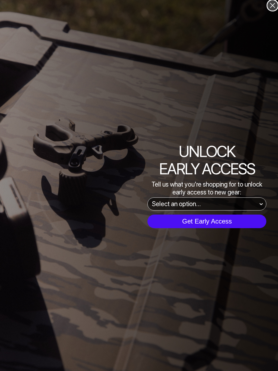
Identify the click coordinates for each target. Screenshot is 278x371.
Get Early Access (207, 221)
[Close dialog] (272, 5)
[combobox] (205, 204)
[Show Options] (261, 204)
